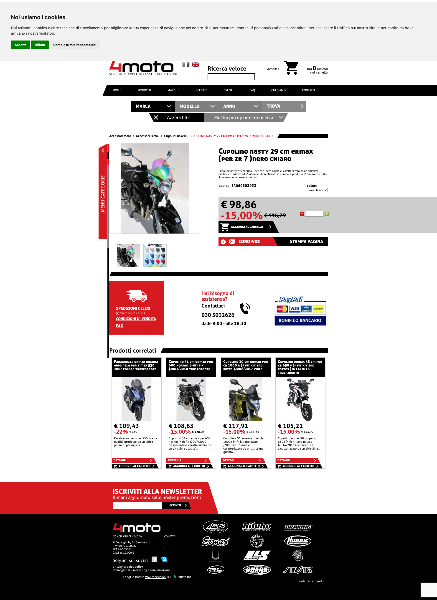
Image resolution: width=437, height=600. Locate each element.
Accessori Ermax (148, 136)
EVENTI (228, 90)
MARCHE (173, 90)
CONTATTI (308, 90)
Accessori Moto (120, 136)
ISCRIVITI (175, 505)
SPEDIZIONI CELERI (133, 308)
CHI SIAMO (278, 90)
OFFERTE (201, 90)
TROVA (273, 106)
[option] (154, 190)
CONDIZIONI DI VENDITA (136, 319)
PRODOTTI (144, 90)
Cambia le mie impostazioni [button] (74, 45)
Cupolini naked (175, 136)
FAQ (252, 90)
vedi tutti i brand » (311, 581)
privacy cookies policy (128, 566)
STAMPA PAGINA (306, 241)
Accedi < (273, 69)
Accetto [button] (21, 45)
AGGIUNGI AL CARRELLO (247, 227)
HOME (117, 90)
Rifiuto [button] (40, 45)
